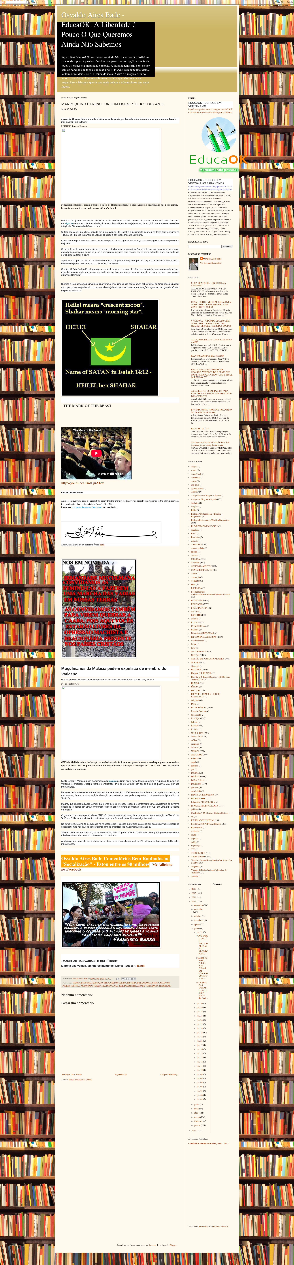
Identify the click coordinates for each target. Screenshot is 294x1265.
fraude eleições (197, 640)
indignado (195, 700)
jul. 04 (200, 1095)
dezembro (198, 905)
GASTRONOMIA (199, 651)
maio (196, 1108)
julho (196, 928)
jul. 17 (200, 1045)
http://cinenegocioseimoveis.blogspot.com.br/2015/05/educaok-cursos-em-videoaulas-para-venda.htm (210, 111)
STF (193, 849)
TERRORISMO (165, 986)
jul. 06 (200, 1086)
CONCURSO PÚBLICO (201, 569)
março (197, 1117)
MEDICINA (196, 736)
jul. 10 (200, 1069)
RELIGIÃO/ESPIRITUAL (202, 820)
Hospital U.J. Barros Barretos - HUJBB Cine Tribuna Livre (210, 678)
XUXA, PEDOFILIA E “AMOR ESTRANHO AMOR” (211, 341)
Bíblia (193, 510)
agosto (197, 924)
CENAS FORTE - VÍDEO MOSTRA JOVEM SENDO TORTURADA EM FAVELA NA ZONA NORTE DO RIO (211, 304)
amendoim (195, 477)
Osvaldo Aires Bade (212, 258)
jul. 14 (200, 1057)
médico (194, 740)
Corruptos (195, 580)
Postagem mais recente (72, 1074)
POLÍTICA (75, 986)
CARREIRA (196, 544)
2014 (194, 897)
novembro (198, 909)
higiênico (195, 666)
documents (203, 1226)
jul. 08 (200, 1078)
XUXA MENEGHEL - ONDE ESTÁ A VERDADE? (208, 284)
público (194, 809)
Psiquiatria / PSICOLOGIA (203, 802)
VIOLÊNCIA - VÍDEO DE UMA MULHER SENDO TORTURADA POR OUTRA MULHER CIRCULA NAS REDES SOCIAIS (211, 323)
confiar (194, 573)
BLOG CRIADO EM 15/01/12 (204, 526)
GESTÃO (114, 982)
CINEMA (195, 562)
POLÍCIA (66, 986)
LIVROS (195, 725)
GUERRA (122, 982)
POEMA (195, 772)
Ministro (194, 747)
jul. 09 (200, 1074)
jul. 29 (200, 1007)
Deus (193, 584)
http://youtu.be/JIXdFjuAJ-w (82, 482)
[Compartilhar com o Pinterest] (134, 978)
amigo (193, 481)
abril (196, 1112)
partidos (194, 765)
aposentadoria (197, 488)
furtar (193, 644)
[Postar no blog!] (125, 978)
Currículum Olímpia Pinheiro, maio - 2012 (208, 1143)
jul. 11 (200, 1065)
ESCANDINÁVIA (199, 607)
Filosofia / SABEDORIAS (202, 633)
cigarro (69, 223)
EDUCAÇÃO (97, 982)
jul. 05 (200, 1090)
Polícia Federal (197, 780)
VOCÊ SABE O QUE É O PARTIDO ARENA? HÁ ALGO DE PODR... (202, 944)
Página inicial (121, 1074)
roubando (195, 831)
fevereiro (198, 1121)
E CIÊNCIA (196, 588)
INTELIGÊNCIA (144, 982)
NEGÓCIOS (165, 982)
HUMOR (195, 683)
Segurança (195, 845)
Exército (194, 629)
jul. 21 (200, 1040)
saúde (193, 842)
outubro (198, 915)
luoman (152, 1245)
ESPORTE (196, 614)
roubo (193, 834)
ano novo (195, 484)
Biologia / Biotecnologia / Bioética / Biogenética (206, 515)
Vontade (194, 876)
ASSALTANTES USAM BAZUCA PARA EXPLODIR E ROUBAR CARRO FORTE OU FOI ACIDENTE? (211, 393)
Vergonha (195, 866)
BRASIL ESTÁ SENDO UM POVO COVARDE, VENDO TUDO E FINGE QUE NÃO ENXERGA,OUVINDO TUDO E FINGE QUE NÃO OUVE (211, 373)
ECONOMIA (86, 982)
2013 (194, 901)
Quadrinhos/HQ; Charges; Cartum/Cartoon (209, 812)
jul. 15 (200, 1053)
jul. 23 (200, 1032)
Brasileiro (195, 537)
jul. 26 (200, 1019)
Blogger (173, 1245)
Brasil (193, 533)
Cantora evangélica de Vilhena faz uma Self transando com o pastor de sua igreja (210, 443)
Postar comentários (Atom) (80, 1079)
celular (194, 551)
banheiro (195, 502)
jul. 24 (200, 1028)
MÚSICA (195, 751)
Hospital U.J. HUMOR (201, 673)
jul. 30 (200, 1003)
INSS (193, 703)
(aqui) (102, 545)
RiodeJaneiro (196, 827)
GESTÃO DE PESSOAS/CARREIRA (207, 658)
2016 (194, 888)
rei (192, 816)
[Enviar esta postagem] (117, 978)
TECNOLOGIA (152, 986)
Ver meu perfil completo (210, 262)
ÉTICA (106, 982)
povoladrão (196, 791)
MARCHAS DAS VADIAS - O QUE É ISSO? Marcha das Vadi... (202, 990)
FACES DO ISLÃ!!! (200, 428)
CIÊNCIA (76, 982)
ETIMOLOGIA (198, 625)
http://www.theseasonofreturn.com (87, 507)
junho (197, 1104)
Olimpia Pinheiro (220, 1226)
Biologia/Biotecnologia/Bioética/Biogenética (210, 520)
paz (192, 769)
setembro (198, 920)
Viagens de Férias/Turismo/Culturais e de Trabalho (209, 871)
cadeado (194, 540)
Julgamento (196, 714)
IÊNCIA (194, 686)
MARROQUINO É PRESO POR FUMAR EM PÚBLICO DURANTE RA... (202, 968)
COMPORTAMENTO (200, 566)
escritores (195, 611)
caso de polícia (197, 548)
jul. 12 (200, 1061)
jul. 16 (200, 1049)
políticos (194, 787)
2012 (194, 1130)
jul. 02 (200, 1099)
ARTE (194, 491)
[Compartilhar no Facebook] (131, 978)
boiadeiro (195, 529)
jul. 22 (200, 1036)
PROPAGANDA (87, 986)
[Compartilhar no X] (128, 978)
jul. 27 (200, 1015)
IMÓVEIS (195, 690)
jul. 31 (200, 932)
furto (193, 647)
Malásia (112, 781)
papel (193, 761)
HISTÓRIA (131, 982)
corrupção (195, 577)
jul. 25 (200, 1024)
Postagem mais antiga (169, 1074)
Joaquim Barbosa (198, 711)
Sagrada (194, 838)
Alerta (193, 470)
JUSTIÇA (155, 982)
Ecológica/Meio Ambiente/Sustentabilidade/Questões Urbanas (210, 593)
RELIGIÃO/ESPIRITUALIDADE (132, 986)
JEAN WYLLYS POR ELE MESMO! (207, 355)
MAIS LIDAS (197, 732)
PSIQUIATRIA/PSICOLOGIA (106, 986)
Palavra (194, 758)
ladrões (194, 721)
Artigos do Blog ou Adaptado (204, 499)
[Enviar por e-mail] (122, 978)
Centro (194, 555)
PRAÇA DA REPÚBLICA (202, 794)
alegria (194, 466)
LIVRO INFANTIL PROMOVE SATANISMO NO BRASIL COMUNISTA (211, 411)
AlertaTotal (196, 473)
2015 (194, 893)
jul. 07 (200, 1082)
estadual (194, 618)
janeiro (197, 1125)
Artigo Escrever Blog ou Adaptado (206, 495)
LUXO (194, 729)
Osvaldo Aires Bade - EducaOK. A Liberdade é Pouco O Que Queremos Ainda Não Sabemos (98, 29)
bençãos (194, 506)
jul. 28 (200, 1011)
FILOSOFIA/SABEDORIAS (203, 636)
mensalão (195, 743)
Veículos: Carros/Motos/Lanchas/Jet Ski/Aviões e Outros (211, 861)
